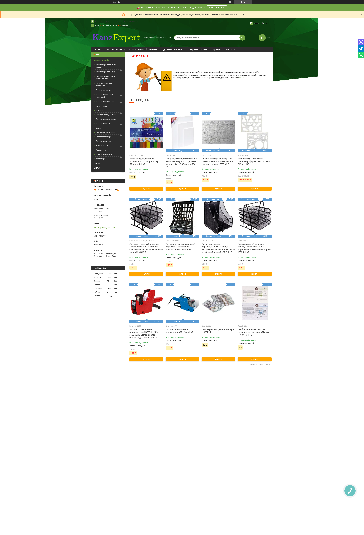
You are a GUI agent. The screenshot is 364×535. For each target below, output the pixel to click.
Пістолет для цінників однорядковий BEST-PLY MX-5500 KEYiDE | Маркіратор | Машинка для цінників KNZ (144, 333)
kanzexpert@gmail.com (104, 227)
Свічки (242, 78)
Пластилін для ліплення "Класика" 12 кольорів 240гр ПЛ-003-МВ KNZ (143, 161)
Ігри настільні (101, 106)
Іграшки (99, 110)
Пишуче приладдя (103, 90)
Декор (99, 128)
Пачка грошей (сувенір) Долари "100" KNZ (218, 330)
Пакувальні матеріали (105, 132)
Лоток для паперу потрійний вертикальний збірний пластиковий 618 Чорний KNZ (181, 247)
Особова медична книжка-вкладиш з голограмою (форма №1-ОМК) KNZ (253, 332)
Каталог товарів (114, 49)
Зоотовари (100, 159)
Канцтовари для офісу (105, 72)
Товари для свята (103, 123)
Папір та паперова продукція (104, 84)
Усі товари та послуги (258, 364)
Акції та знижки (136, 49)
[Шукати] (242, 38)
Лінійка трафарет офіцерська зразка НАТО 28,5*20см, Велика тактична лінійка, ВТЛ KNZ (217, 161)
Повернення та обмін (197, 49)
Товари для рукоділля (105, 101)
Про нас (216, 49)
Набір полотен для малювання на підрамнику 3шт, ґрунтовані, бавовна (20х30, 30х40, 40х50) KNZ (181, 162)
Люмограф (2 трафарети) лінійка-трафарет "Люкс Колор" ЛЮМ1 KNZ (254, 161)
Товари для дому (103, 141)
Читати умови (216, 7)
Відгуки (97, 168)
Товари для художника (106, 119)
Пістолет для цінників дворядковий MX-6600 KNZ (179, 330)
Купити (146, 188)
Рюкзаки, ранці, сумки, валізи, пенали (105, 77)
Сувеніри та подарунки (106, 115)
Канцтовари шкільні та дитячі (106, 66)
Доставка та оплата (172, 49)
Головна (97, 49)
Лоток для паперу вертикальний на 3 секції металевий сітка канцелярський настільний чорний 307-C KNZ (218, 248)
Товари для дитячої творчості (104, 95)
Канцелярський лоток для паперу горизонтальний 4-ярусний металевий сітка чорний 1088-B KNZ (254, 248)
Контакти (230, 49)
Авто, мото (101, 150)
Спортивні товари (103, 137)
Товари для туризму (104, 154)
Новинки (153, 49)
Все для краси (102, 145)
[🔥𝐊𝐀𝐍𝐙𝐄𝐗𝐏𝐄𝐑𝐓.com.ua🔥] (116, 37)
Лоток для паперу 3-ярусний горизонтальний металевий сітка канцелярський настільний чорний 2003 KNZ (146, 248)
